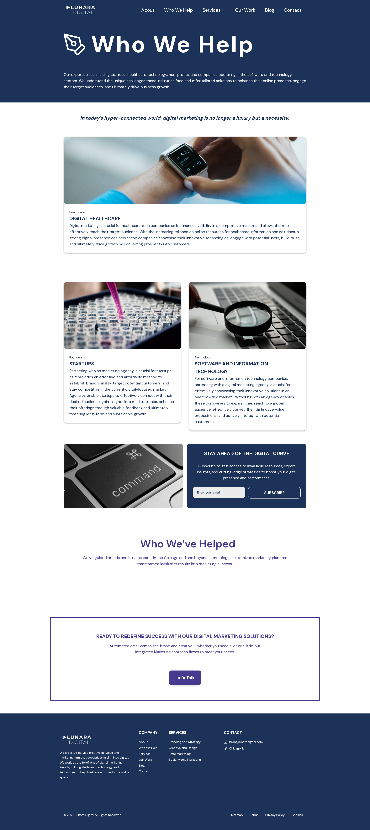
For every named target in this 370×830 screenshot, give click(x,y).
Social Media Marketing (185, 760)
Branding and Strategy (185, 742)
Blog (269, 10)
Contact (293, 10)
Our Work (245, 10)
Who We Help (178, 10)
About (148, 10)
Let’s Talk (185, 677)
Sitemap (237, 815)
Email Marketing (180, 754)
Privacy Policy (275, 815)
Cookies (297, 815)
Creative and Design (183, 748)
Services (211, 10)
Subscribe (274, 492)
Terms (254, 815)
